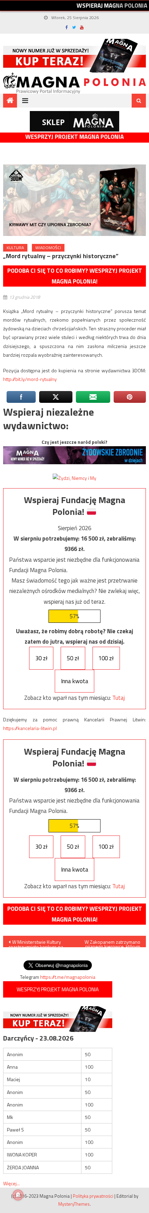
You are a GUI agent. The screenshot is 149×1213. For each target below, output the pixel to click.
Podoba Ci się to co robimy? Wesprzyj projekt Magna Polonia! (74, 276)
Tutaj (118, 697)
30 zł (41, 658)
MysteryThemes (74, 1204)
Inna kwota (74, 681)
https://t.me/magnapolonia (67, 977)
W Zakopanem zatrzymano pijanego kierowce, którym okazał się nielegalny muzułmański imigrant (112, 942)
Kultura (15, 247)
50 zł (73, 658)
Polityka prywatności (93, 1196)
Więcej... (11, 1183)
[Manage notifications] (18, 1195)
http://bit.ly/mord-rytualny (30, 379)
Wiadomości (48, 247)
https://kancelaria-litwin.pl (30, 728)
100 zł (106, 658)
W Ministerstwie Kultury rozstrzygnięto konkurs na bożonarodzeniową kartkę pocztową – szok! (36, 942)
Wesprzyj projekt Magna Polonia (74, 137)
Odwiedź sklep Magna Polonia (74, 121)
